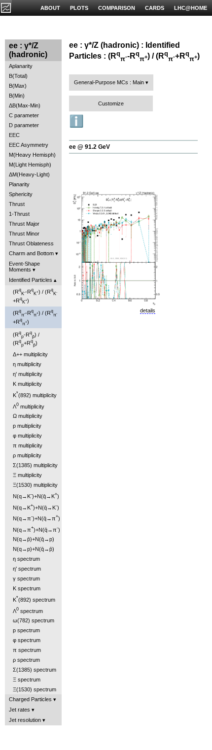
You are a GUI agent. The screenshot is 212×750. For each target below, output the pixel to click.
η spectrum (26, 559)
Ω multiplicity (27, 416)
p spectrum (26, 630)
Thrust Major (24, 224)
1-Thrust (19, 214)
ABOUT (50, 8)
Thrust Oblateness (31, 243)
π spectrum (27, 650)
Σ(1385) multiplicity (35, 465)
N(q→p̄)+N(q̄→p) (33, 539)
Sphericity (21, 194)
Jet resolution (25, 720)
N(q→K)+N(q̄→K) (36, 495)
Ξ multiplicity (27, 475)
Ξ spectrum (26, 679)
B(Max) (18, 86)
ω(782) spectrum (33, 620)
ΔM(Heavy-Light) (29, 174)
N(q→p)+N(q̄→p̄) (33, 549)
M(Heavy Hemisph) (32, 155)
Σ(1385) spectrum (34, 670)
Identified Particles (30, 280)
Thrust (17, 204)
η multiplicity (27, 364)
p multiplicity (27, 426)
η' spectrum (27, 569)
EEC (14, 135)
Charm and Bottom (31, 253)
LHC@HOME (190, 8)
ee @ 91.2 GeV (89, 146)
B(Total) (18, 76)
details (147, 310)
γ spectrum (26, 578)
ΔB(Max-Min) (24, 105)
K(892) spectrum (34, 599)
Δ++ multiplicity (30, 354)
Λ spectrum (28, 610)
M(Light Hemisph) (30, 165)
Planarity (19, 184)
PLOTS (79, 8)
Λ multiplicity (28, 405)
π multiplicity (27, 445)
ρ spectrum (26, 660)
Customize (111, 103)
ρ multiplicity (27, 455)
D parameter (24, 125)
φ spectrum (26, 640)
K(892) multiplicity (35, 394)
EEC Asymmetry (28, 145)
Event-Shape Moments (24, 267)
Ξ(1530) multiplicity (35, 485)
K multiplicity (27, 384)
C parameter (24, 115)
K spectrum (26, 588)
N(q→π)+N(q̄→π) (36, 517)
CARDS (154, 8)
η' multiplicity (27, 374)
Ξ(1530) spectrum (34, 689)
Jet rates (19, 710)
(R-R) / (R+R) (35, 296)
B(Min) (17, 96)
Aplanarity (21, 66)
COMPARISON (116, 8)
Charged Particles (30, 699)
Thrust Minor (24, 234)
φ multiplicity (27, 436)
